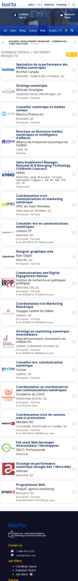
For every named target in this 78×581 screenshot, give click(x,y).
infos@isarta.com (26, 555)
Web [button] (43, 30)
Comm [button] (33, 30)
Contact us (15, 545)
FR (69, 4)
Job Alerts (22, 574)
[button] (32, 4)
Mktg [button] (22, 30)
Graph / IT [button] (55, 30)
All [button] (5, 30)
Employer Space (26, 570)
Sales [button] (13, 30)
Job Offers (15, 560)
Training (61, 4)
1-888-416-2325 (25, 550)
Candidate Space (26, 566)
